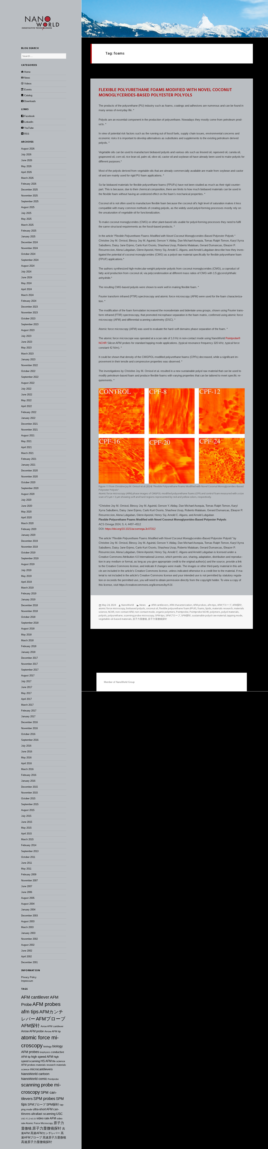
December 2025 (29, 189)
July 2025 (26, 213)
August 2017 (27, 675)
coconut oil (152, 608)
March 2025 (27, 225)
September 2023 (29, 324)
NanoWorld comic (34, 1079)
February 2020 (28, 529)
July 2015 (26, 816)
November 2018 (29, 611)
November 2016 (29, 728)
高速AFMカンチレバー (45, 1133)
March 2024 (27, 295)
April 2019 (26, 582)
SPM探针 (52, 1104)
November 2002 (29, 938)
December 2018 (29, 605)
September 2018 (29, 622)
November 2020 (29, 476)
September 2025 (29, 201)
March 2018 (27, 640)
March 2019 (27, 587)
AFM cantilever (35, 997)
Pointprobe (53, 1079)
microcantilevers (41, 1069)
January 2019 (28, 599)
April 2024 (26, 289)
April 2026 (26, 172)
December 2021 (29, 423)
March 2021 (27, 453)
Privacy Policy (28, 977)
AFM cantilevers (159, 605)
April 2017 (26, 699)
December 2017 (29, 658)
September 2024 (29, 260)
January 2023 (28, 359)
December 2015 (29, 786)
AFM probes (46, 1004)
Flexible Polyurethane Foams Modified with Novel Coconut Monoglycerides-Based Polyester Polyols (165, 93)
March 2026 (27, 178)
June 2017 (26, 687)
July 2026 (26, 154)
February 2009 (28, 874)
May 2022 (26, 400)
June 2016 (26, 751)
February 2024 (28, 301)
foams (200, 608)
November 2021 (29, 429)
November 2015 (29, 792)
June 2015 (26, 822)
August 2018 (27, 628)
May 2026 (26, 166)
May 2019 (26, 576)
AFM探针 (30, 1025)
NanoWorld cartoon (35, 1074)
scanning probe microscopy (139, 615)
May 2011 (26, 868)
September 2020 (29, 488)
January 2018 (28, 652)
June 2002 (26, 950)
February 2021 (28, 459)
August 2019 (27, 564)
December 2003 (29, 915)
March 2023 (27, 353)
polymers (215, 611)
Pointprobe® (233, 338)
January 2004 (28, 909)
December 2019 (29, 541)
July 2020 (26, 499)
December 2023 (29, 306)
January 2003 (28, 933)
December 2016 (29, 722)
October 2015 (28, 798)
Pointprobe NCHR (199, 611)
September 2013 (29, 851)
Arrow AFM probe (32, 1031)
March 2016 (27, 769)
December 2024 (29, 242)
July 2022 (26, 388)
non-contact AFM (124, 611)
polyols (103, 615)
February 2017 (28, 710)
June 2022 (26, 394)
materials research (46, 1065)
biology (47, 1046)
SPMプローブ (37, 1104)
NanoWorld (127, 605)
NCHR (103, 342)
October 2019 (28, 552)
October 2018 (28, 617)
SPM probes (44, 1098)
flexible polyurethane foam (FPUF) (177, 608)
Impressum (27, 981)
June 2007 (26, 886)
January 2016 (28, 780)
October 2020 (28, 482)
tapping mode (234, 615)
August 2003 (27, 921)
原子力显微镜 (140, 619)
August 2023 (27, 330)
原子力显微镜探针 (46, 1128)
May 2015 (26, 827)
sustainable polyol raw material (209, 615)
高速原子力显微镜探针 (36, 1142)
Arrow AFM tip (52, 1031)
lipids (208, 608)
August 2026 (27, 148)
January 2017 (28, 716)
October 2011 (28, 857)
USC (59, 1114)
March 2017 (27, 704)
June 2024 (26, 277)
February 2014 (28, 845)
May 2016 (26, 757)
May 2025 (26, 219)
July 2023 (26, 336)
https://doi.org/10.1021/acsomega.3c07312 (130, 528)
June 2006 (26, 892)
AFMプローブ (50, 1018)
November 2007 (29, 880)
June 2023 (26, 341)
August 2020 (27, 494)
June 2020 (26, 505)
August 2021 (27, 435)
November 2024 (29, 248)
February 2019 (28, 593)
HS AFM (46, 1061)
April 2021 (26, 447)
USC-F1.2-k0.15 (28, 1119)
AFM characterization (181, 605)
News (142, 605)
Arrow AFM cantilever (52, 1026)
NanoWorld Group (125, 682)
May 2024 (26, 283)
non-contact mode (145, 611)
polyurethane (115, 615)
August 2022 (27, 383)
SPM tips (160, 615)
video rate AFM (46, 1118)
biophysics (45, 1052)
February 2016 (28, 775)
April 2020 (26, 517)
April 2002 (26, 956)
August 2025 (27, 207)
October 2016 (28, 734)
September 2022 (29, 377)
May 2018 (26, 634)
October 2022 (28, 371)
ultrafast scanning (43, 1114)
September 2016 (29, 740)
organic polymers (165, 611)
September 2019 (29, 558)
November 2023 (29, 312)
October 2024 (28, 254)
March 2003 (27, 927)
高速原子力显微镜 (54, 1137)
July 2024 (26, 271)
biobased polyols (135, 608)
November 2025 (29, 195)
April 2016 (26, 763)
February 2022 (28, 412)
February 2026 (28, 183)
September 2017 (29, 669)
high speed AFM (42, 1056)
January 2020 (28, 535)
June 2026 (26, 160)
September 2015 (29, 804)
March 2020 (27, 523)
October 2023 (28, 318)
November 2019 (29, 546)
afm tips (30, 1011)
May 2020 (26, 511)
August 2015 (27, 810)
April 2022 (26, 406)
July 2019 (26, 570)
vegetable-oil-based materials (115, 619)
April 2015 (26, 833)
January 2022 (28, 418)
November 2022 (29, 365)
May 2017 (26, 693)
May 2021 (26, 441)
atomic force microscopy (112, 608)
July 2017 (26, 681)
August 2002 (27, 944)
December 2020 (29, 470)
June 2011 (26, 862)
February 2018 (28, 646)
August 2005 (27, 898)
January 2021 (28, 464)
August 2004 (27, 903)
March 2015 (27, 839)
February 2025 (28, 230)
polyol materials (230, 611)
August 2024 (27, 265)
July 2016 (26, 745)
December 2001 (29, 962)
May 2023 (26, 347)
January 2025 (28, 236)
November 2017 (29, 664)
